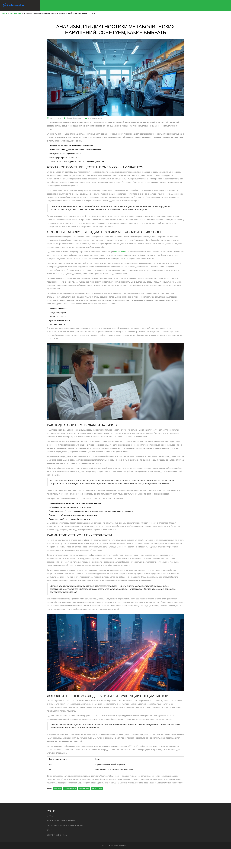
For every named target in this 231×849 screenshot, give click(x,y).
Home (4, 13)
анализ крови (120, 252)
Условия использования (61, 820)
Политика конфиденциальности (65, 825)
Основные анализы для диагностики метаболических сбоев (75, 149)
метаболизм (97, 788)
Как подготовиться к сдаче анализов (65, 153)
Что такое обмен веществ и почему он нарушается (71, 146)
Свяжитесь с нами (57, 835)
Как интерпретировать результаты (64, 157)
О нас (50, 816)
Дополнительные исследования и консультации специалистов (76, 161)
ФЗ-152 (50, 830)
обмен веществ (70, 788)
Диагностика (15, 13)
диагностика (84, 788)
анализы (57, 788)
